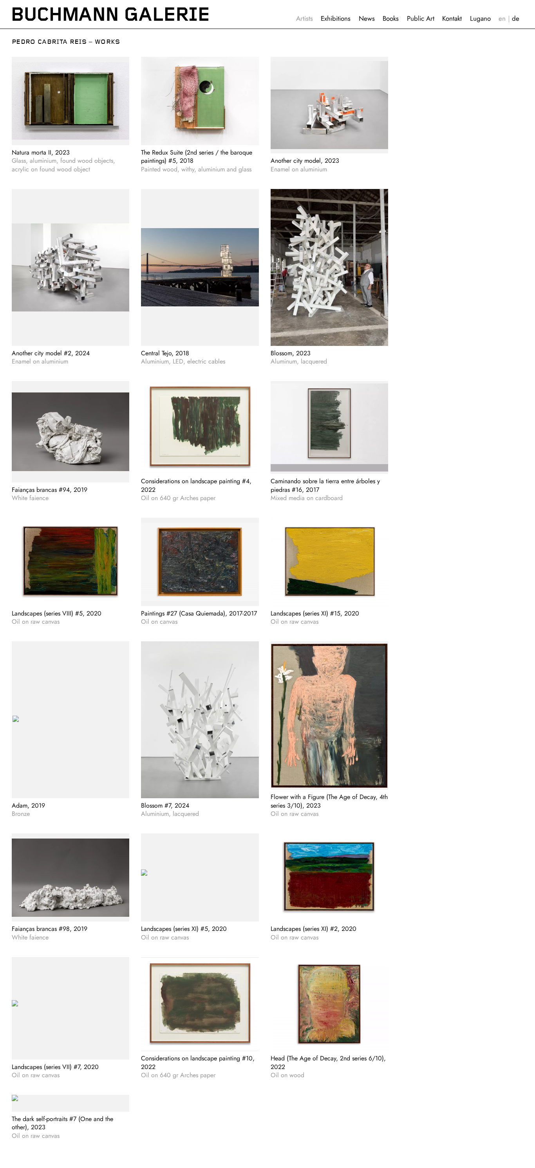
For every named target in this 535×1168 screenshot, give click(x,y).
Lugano (480, 18)
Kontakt (452, 18)
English (502, 18)
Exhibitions (336, 18)
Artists (304, 18)
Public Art (420, 18)
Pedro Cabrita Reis (49, 42)
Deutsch (515, 18)
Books (391, 18)
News (367, 18)
